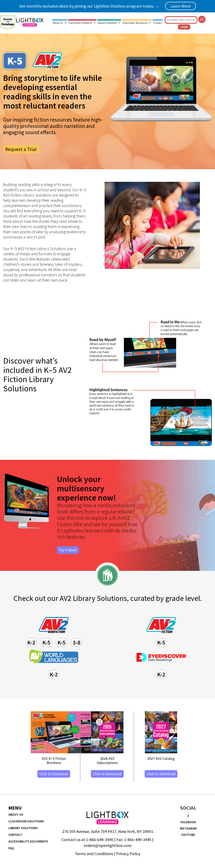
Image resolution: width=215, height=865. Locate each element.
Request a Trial (21, 149)
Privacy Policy (128, 853)
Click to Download (53, 773)
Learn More (180, 6)
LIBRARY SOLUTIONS (23, 828)
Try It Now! (68, 550)
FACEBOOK (188, 822)
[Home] (29, 22)
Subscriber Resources (135, 23)
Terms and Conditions (94, 853)
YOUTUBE (188, 834)
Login (184, 27)
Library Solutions (107, 23)
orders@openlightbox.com (107, 845)
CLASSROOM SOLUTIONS (26, 821)
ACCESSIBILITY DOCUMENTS (28, 841)
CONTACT (15, 834)
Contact (157, 23)
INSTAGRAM (188, 828)
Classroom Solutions (80, 23)
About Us (57, 23)
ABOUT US (15, 814)
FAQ (11, 848)
